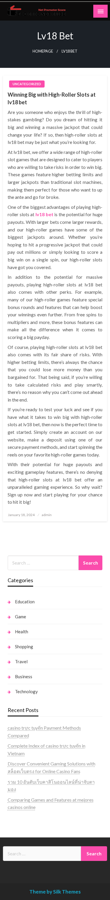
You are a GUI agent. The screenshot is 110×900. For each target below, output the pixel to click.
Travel (21, 661)
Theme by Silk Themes (55, 892)
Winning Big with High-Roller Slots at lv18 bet (52, 98)
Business (23, 676)
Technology (26, 691)
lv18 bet (44, 214)
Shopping (24, 646)
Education (25, 601)
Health (21, 631)
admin (47, 515)
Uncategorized (27, 84)
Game (20, 616)
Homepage (43, 51)
